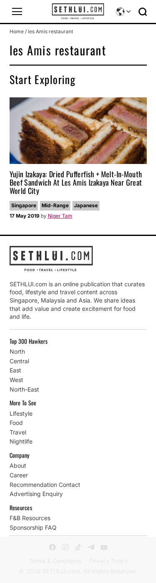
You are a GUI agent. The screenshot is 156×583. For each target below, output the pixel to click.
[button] (17, 11)
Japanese (86, 205)
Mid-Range (55, 205)
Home (17, 31)
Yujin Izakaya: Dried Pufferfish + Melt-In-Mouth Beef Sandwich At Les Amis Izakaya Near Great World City (76, 182)
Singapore (23, 205)
